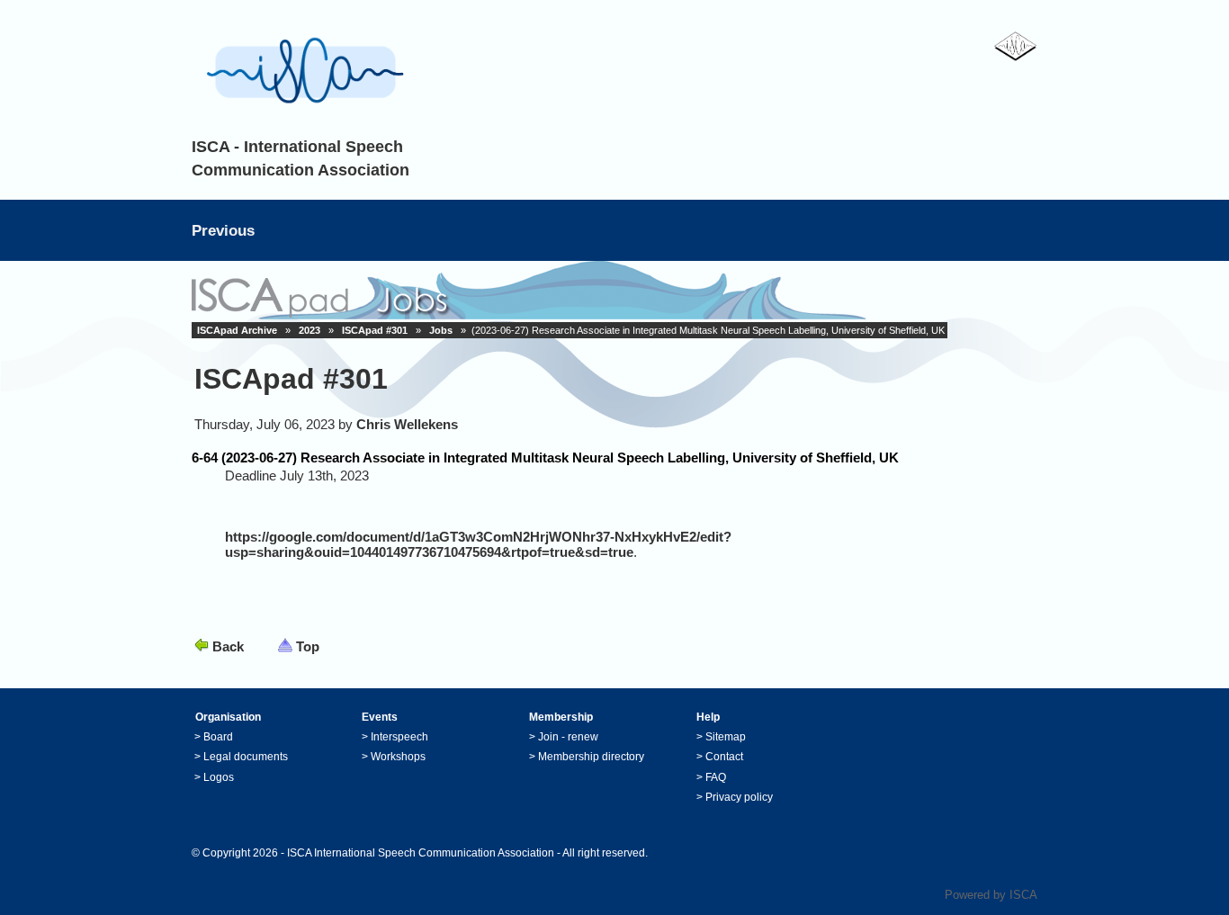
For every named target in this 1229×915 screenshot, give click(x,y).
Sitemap (725, 737)
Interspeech (399, 737)
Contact (724, 756)
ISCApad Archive (237, 330)
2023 (309, 330)
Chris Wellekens (407, 424)
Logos (218, 777)
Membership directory (591, 756)
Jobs (441, 330)
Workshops (398, 756)
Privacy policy (739, 797)
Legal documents (245, 756)
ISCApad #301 (375, 330)
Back (228, 646)
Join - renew (568, 737)
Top (307, 646)
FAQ (715, 777)
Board (218, 737)
